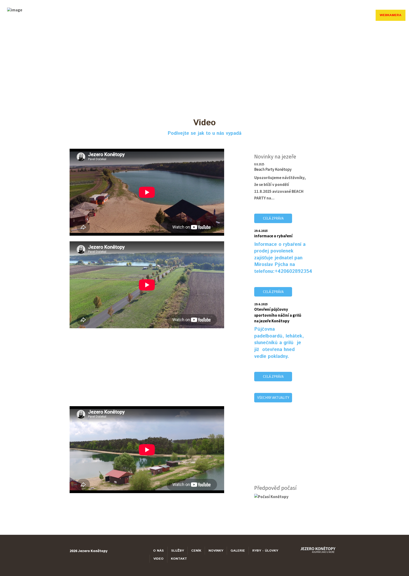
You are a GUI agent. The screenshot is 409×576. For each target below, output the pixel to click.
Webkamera (390, 15)
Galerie (288, 15)
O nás (192, 15)
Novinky (265, 15)
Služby (212, 15)
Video (342, 15)
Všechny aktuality (273, 397)
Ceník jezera (238, 15)
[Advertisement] (147, 367)
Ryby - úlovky (316, 15)
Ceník (196, 550)
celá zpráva (273, 218)
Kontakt (364, 15)
